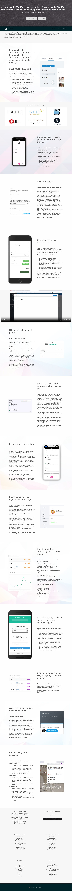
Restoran (52, 871)
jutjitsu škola (52, 848)
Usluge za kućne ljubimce (20, 840)
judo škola (52, 844)
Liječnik (19, 844)
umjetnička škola (52, 840)
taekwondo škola (52, 847)
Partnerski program (19, 866)
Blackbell (38, 887)
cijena (20, 864)
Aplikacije (20, 875)
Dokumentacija (20, 869)
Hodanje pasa (20, 842)
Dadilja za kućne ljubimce (52, 864)
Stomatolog (19, 845)
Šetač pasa (52, 862)
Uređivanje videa (20, 847)
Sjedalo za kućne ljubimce (20, 843)
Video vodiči (19, 873)
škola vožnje (52, 836)
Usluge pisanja (20, 838)
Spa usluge (52, 868)
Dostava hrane (52, 873)
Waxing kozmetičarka (52, 866)
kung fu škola (52, 845)
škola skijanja (52, 838)
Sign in (64, 28)
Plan (20, 874)
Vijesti (20, 865)
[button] (36, 34)
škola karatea (52, 842)
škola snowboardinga (52, 839)
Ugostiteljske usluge (52, 874)
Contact (59, 28)
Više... (52, 875)
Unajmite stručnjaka (19, 871)
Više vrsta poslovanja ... (20, 849)
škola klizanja (52, 843)
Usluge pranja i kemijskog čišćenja (52, 869)
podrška (20, 870)
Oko (20, 862)
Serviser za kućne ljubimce (52, 865)
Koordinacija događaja (20, 848)
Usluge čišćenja (19, 839)
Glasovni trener (19, 836)
